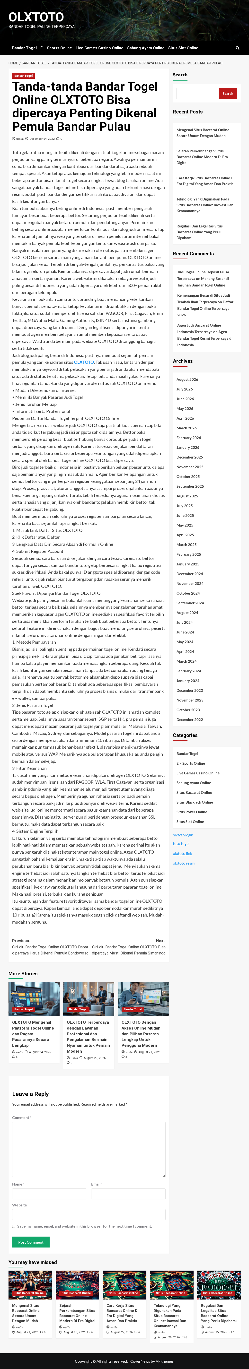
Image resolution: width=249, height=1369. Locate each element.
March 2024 (187, 661)
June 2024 (185, 632)
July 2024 (185, 622)
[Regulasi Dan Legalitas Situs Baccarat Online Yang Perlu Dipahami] (219, 1285)
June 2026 (185, 399)
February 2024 (189, 671)
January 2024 (188, 680)
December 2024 (190, 574)
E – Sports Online (56, 48)
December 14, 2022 (42, 138)
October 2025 (188, 476)
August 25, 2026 (216, 1332)
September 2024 (190, 603)
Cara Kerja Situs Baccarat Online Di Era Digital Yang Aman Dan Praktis (205, 181)
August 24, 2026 (40, 1052)
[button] (238, 48)
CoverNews (140, 1361)
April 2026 (185, 418)
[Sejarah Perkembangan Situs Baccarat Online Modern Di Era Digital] (77, 1285)
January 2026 (188, 447)
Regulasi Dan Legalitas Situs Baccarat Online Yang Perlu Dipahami (200, 232)
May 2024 (185, 642)
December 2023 (190, 690)
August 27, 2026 (122, 1332)
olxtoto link (182, 853)
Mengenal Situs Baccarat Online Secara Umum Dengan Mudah (203, 133)
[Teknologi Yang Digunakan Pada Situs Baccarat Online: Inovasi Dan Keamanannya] (172, 1285)
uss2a (20, 138)
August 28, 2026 (74, 1332)
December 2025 (190, 457)
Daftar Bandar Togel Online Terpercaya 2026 (205, 308)
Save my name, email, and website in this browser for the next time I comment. (84, 1226)
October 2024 (188, 593)
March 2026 (187, 428)
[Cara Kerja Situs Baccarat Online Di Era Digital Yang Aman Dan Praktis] (124, 1285)
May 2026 (185, 408)
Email (97, 1184)
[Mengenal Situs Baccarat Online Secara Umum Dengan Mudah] (30, 1285)
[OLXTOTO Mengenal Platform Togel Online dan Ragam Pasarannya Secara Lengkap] (34, 999)
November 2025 (190, 467)
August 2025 (187, 496)
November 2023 (190, 700)
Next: (129, 946)
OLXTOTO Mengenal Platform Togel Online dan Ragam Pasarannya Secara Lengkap (33, 1034)
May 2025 (185, 525)
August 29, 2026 (27, 1332)
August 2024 (187, 612)
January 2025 (188, 564)
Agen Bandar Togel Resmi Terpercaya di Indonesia (204, 338)
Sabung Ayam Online (146, 48)
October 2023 (188, 710)
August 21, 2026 (149, 1052)
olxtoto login (183, 835)
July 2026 (185, 389)
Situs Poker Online (192, 812)
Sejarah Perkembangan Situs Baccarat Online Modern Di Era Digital (202, 157)
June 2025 (185, 515)
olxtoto (36, 17)
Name (18, 1184)
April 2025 (185, 535)
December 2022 (190, 719)
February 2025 (189, 554)
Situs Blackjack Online (195, 802)
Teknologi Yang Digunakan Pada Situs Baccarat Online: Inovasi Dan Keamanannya (205, 205)
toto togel (181, 843)
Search (180, 74)
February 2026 (189, 437)
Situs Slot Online (183, 48)
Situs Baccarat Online (194, 792)
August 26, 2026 (169, 1337)
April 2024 (185, 651)
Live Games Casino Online (100, 48)
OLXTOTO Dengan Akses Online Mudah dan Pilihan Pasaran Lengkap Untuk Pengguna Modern (141, 1034)
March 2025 (187, 544)
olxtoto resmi (184, 863)
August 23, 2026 (95, 1058)
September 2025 (190, 486)
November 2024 (190, 583)
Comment (21, 1117)
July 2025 (185, 505)
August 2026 (187, 379)
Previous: (50, 946)
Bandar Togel (24, 48)
